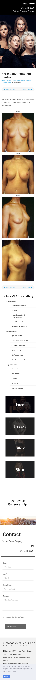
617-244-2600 (27, 7)
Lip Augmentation (18, 355)
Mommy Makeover (18, 388)
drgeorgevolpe (19, 504)
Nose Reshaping (17, 350)
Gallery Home (6, 80)
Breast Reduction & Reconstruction (18, 316)
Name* (4, 563)
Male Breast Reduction (19, 327)
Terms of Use (19, 617)
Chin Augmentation (18, 345)
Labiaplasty (15, 383)
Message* (5, 596)
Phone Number (7, 585)
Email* (4, 574)
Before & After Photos (23, 11)
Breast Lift (15, 310)
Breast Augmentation (19, 305)
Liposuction (16, 369)
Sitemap (8, 651)
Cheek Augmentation (19, 360)
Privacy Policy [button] (11, 671)
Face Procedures (11, 332)
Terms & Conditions (15, 654)
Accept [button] (6, 676)
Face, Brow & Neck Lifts (20, 341)
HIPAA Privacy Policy (19, 651)
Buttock (14, 379)
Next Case (27, 89)
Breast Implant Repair (19, 322)
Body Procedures (11, 365)
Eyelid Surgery (17, 336)
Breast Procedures (19, 80)
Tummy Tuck (16, 374)
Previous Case (10, 89)
